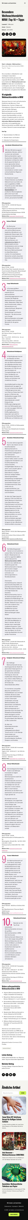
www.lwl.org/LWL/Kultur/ (16, 539)
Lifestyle (8, 64)
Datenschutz (8, 1206)
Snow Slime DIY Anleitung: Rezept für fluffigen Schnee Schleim (12, 1119)
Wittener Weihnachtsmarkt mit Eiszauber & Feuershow (13, 1022)
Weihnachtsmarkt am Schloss (13, 1017)
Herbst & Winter (6, 1048)
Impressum (15, 1206)
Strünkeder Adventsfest (11, 1006)
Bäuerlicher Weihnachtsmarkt (13, 997)
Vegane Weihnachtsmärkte (12, 992)
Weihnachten (16, 64)
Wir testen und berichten (9, 3)
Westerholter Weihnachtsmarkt (13, 1012)
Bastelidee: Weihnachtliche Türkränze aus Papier (12, 1185)
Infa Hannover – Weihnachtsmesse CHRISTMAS (13, 1153)
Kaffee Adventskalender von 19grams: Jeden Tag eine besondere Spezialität (13, 1058)
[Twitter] (7, 34)
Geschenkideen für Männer (12, 135)
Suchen (22, 1093)
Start (3, 64)
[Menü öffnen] (25, 3)
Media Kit (21, 1206)
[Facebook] (10, 34)
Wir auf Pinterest (14, 1214)
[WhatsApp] (14, 34)
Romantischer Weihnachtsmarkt (13, 1001)
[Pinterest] (3, 34)
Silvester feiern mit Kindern (12, 137)
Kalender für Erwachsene (11, 140)
